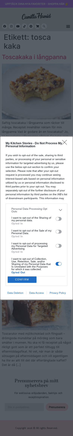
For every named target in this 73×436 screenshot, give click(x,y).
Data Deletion (15, 292)
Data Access (36, 292)
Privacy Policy (58, 292)
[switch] (59, 219)
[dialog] (36, 218)
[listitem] (36, 210)
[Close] (65, 143)
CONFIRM (22, 279)
